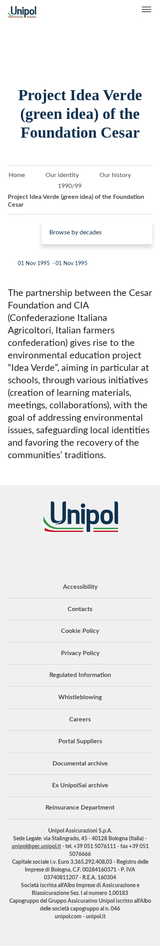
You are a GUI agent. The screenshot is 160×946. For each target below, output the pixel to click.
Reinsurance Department (80, 807)
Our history (115, 175)
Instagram (109, 553)
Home (17, 175)
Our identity (62, 175)
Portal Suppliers (80, 741)
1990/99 (70, 186)
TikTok (128, 553)
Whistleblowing (80, 697)
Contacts (80, 609)
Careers (80, 719)
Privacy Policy (80, 653)
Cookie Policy (80, 631)
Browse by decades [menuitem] (75, 232)
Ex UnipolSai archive (80, 785)
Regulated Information (80, 675)
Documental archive (80, 763)
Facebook (90, 553)
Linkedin (51, 553)
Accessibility (80, 587)
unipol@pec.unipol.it (36, 846)
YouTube (31, 553)
